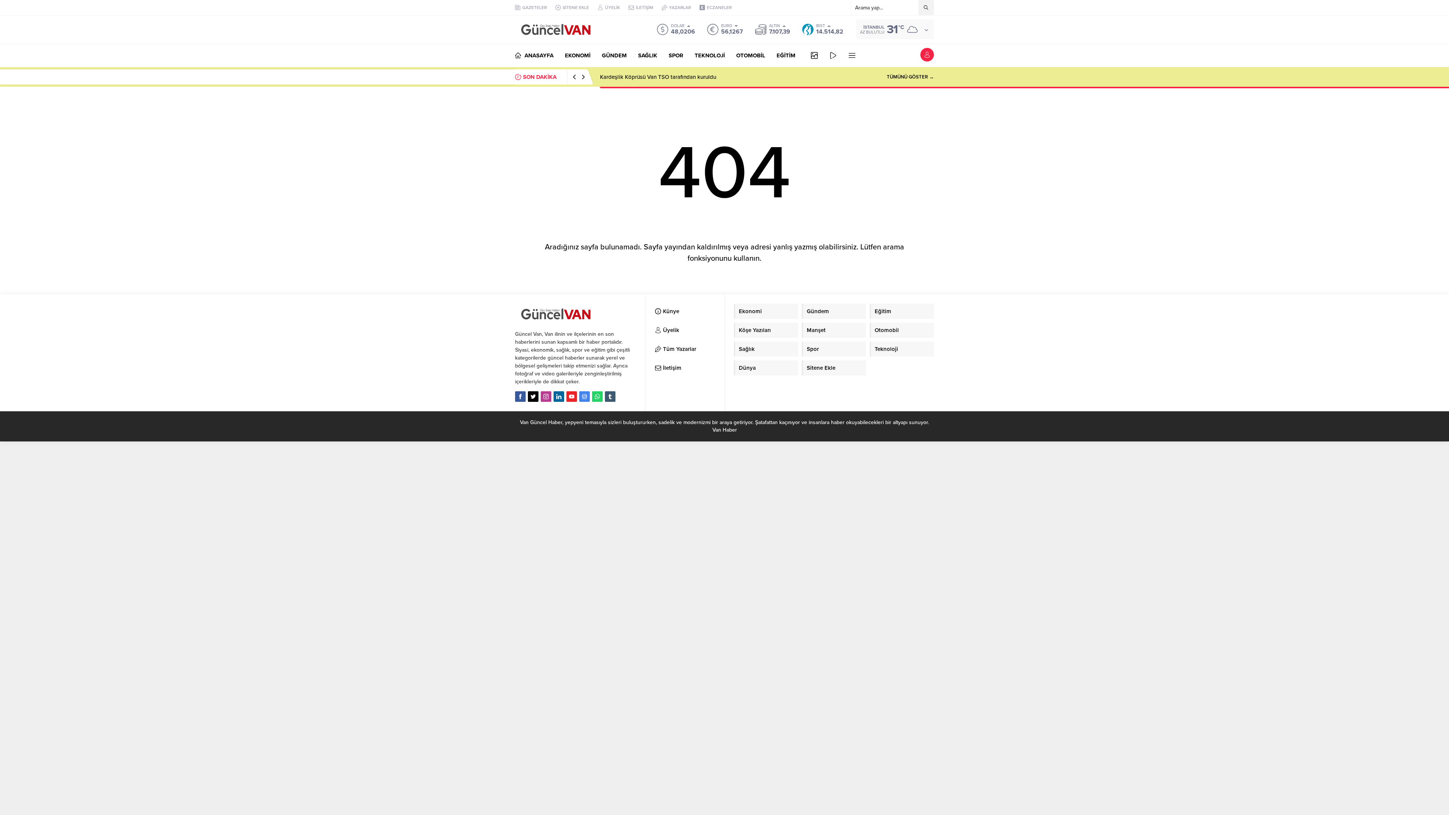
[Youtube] (571, 396)
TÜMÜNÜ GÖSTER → (910, 77)
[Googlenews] (584, 396)
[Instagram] (546, 396)
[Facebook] (520, 396)
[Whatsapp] (597, 396)
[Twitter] (533, 396)
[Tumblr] (610, 396)
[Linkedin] (559, 396)
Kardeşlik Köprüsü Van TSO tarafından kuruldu (658, 77)
